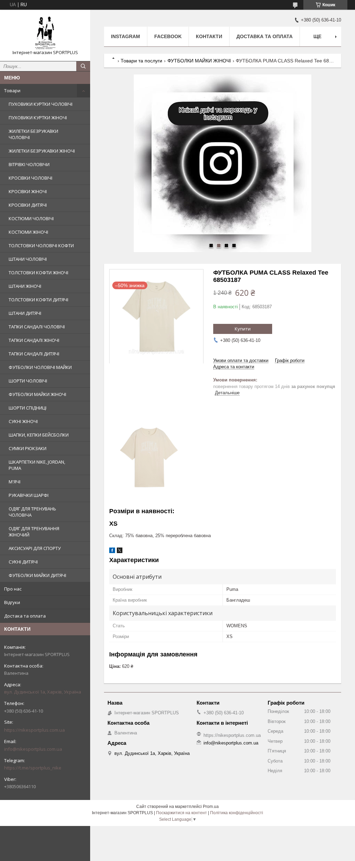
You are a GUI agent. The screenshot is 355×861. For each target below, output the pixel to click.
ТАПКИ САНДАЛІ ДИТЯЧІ (34, 354)
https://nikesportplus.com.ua (34, 730)
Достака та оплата (25, 616)
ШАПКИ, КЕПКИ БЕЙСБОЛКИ (39, 435)
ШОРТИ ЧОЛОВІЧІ (28, 381)
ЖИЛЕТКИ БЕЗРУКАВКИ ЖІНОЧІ (42, 151)
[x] (119, 551)
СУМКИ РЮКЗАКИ (27, 448)
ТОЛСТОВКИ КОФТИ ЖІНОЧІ (38, 272)
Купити (243, 329)
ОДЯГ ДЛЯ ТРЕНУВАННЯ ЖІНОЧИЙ (34, 531)
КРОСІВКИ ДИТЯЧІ (28, 205)
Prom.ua (211, 806)
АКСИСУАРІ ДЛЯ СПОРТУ (35, 548)
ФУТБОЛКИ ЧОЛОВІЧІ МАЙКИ (40, 367)
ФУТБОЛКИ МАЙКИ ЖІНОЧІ (37, 394)
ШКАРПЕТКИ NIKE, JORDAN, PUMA (37, 465)
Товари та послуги (141, 60)
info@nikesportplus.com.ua (33, 749)
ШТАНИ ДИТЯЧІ (25, 313)
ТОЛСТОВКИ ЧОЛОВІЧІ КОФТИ (41, 245)
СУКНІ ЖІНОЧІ (23, 421)
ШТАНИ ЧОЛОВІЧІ (28, 259)
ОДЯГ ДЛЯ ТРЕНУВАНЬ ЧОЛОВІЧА (32, 512)
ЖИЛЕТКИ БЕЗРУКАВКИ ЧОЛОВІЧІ (33, 134)
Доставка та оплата (264, 36)
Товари (12, 90)
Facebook (168, 36)
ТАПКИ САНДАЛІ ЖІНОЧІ (34, 340)
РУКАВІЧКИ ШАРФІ (29, 495)
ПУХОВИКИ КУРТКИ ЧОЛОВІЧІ (40, 104)
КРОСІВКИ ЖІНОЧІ (28, 191)
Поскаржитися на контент (181, 812)
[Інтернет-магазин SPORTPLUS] (45, 32)
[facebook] (112, 551)
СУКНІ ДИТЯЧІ (23, 562)
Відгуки (12, 602)
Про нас (12, 589)
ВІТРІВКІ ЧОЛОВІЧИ (29, 164)
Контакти (209, 36)
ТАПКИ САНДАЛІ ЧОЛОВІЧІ (37, 327)
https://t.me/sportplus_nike (32, 768)
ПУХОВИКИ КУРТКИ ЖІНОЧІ (38, 117)
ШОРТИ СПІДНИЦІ (27, 408)
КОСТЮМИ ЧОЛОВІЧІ (31, 218)
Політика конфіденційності (236, 812)
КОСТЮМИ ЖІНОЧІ (28, 232)
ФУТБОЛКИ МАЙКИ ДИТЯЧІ (37, 575)
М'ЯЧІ (14, 482)
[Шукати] (83, 66)
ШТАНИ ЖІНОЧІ (25, 286)
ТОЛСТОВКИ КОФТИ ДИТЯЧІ (38, 299)
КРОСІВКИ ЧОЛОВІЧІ (30, 178)
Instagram (125, 36)
